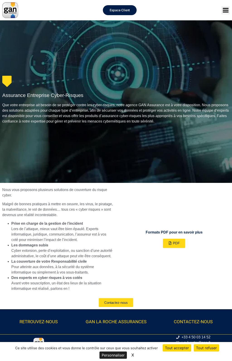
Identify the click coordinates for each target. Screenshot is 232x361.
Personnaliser (113, 355)
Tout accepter (177, 348)
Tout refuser (206, 348)
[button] (174, 243)
